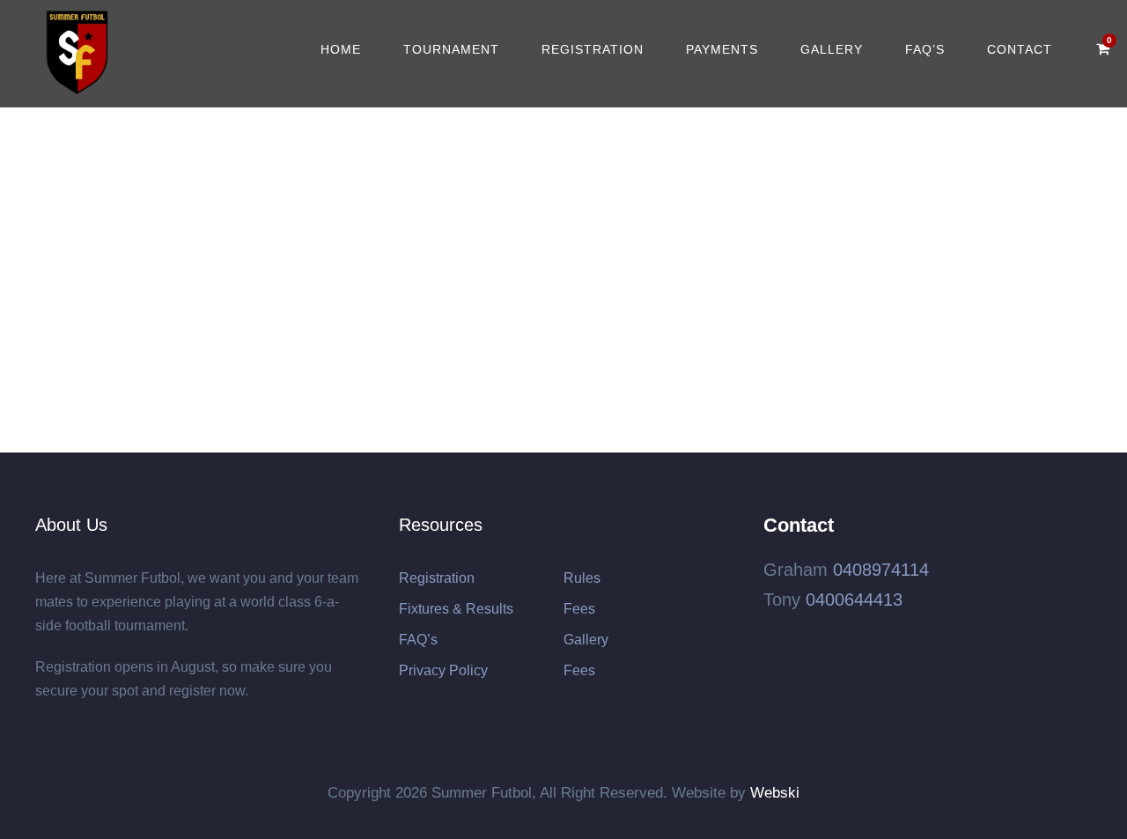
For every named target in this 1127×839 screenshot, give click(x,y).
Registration (592, 49)
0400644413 (854, 599)
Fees (579, 608)
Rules (582, 577)
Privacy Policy (443, 670)
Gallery (831, 49)
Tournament (451, 49)
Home (340, 49)
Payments (722, 49)
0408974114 (881, 569)
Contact (1019, 49)
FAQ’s (925, 49)
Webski (774, 792)
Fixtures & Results (456, 608)
